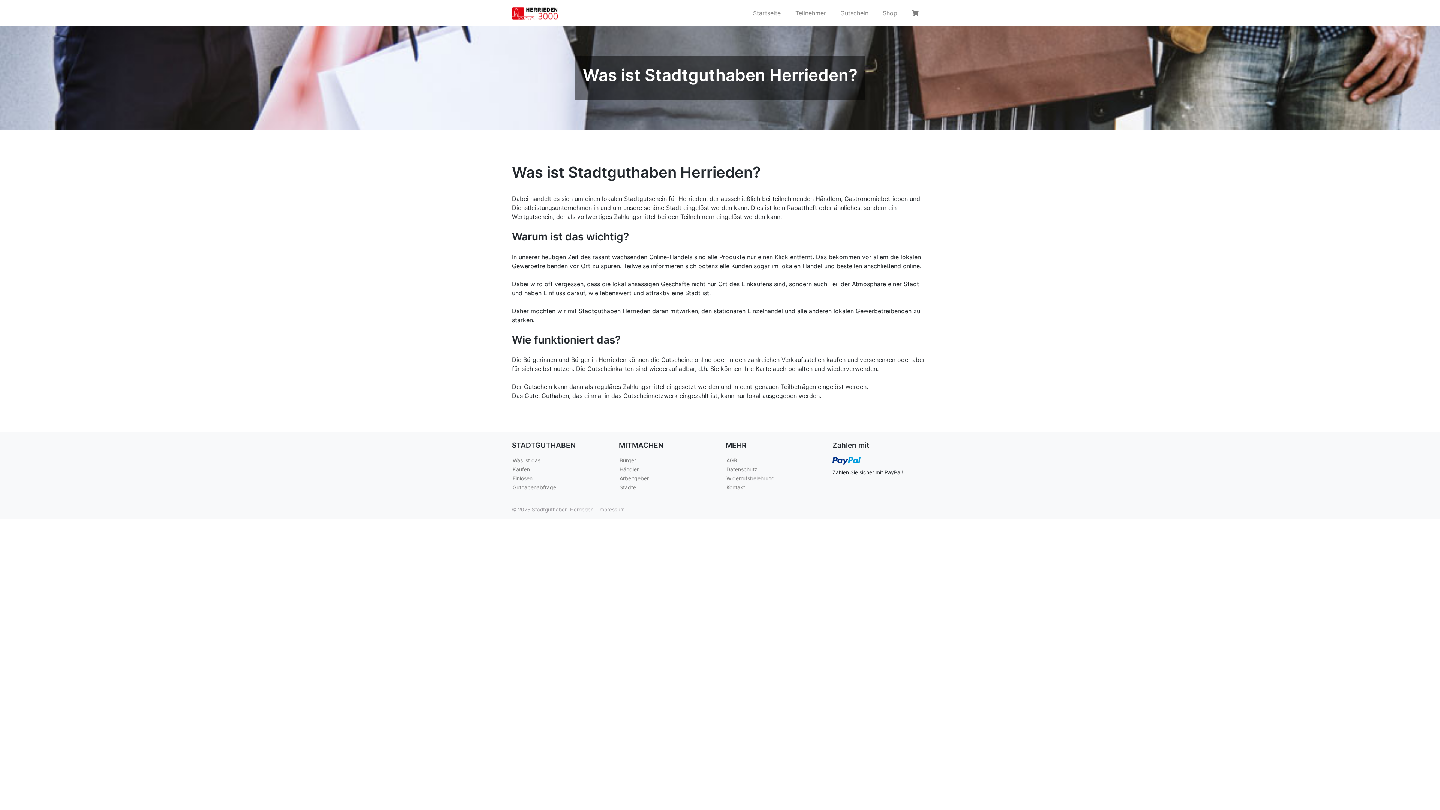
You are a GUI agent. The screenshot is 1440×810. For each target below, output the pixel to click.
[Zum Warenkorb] (916, 13)
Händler (629, 469)
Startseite (767, 13)
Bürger (628, 460)
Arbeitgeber (634, 478)
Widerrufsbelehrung (750, 478)
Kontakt (735, 487)
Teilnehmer (810, 13)
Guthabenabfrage (534, 487)
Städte (628, 487)
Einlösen (522, 478)
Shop (890, 13)
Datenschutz (742, 469)
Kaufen (521, 469)
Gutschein (854, 13)
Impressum (611, 510)
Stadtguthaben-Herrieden (563, 510)
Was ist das (526, 460)
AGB (731, 460)
